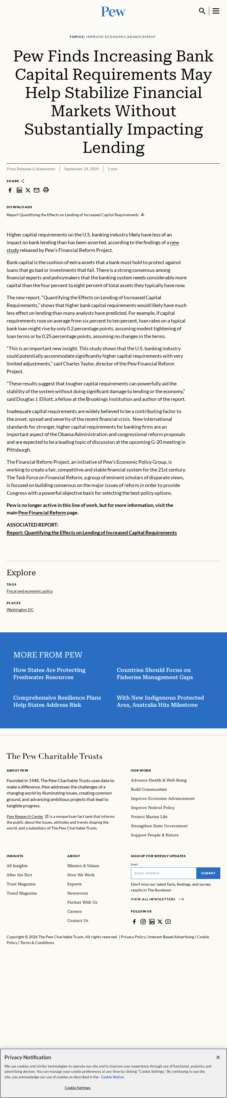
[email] (36, 190)
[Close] (218, 1057)
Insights (15, 856)
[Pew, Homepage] (113, 11)
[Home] (54, 756)
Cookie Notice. (113, 1077)
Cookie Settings (78, 1088)
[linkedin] (19, 190)
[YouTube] (168, 921)
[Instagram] (143, 921)
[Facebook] (134, 921)
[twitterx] (27, 190)
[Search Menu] (202, 11)
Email (134, 864)
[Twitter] (160, 921)
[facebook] (10, 190)
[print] (46, 190)
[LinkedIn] (152, 921)
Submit (208, 873)
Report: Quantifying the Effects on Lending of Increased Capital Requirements (92, 532)
